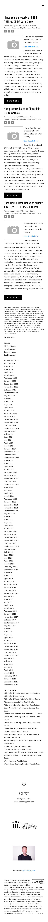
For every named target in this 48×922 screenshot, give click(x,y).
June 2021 (8, 519)
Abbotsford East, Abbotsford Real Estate (25, 307)
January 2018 (10, 614)
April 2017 (8, 637)
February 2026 (10, 378)
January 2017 (10, 643)
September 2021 (11, 511)
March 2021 (9, 528)
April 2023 (8, 466)
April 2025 (8, 407)
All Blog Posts (10, 346)
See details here (31, 47)
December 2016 (11, 646)
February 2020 (10, 567)
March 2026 (9, 375)
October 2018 (10, 590)
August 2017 (9, 626)
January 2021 (10, 534)
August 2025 (9, 396)
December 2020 (11, 537)
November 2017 (11, 617)
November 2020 (11, 540)
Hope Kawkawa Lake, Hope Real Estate (21, 734)
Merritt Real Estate (15, 323)
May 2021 (8, 522)
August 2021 (9, 514)
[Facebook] (24, 784)
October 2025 (10, 390)
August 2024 (9, 431)
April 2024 (8, 443)
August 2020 (9, 549)
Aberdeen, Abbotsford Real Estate (20, 311)
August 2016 (9, 658)
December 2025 (11, 384)
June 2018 (8, 599)
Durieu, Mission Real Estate (13, 321)
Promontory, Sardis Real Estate (14, 327)
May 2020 (8, 558)
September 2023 (11, 458)
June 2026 (8, 369)
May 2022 (8, 490)
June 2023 (8, 463)
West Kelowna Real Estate (17, 331)
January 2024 (10, 449)
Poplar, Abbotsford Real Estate (29, 325)
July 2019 (8, 573)
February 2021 (10, 531)
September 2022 (11, 484)
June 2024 (8, 437)
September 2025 (11, 393)
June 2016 (8, 664)
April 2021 (8, 525)
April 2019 (8, 578)
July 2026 (8, 366)
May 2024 (8, 440)
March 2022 (9, 496)
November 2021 (11, 508)
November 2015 (11, 685)
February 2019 (10, 584)
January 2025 (10, 416)
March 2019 (9, 581)
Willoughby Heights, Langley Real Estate (22, 764)
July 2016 (8, 661)
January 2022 (10, 502)
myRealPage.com (28, 870)
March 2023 (9, 469)
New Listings (9, 349)
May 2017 (8, 634)
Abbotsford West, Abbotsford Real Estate (22, 699)
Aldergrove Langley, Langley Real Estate (22, 705)
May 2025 (8, 405)
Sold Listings (9, 355)
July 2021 (8, 516)
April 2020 (8, 561)
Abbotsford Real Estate (11, 309)
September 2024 (11, 428)
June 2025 (8, 402)
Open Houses (10, 352)
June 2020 (8, 555)
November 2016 (11, 649)
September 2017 (11, 623)
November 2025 (11, 387)
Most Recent (9, 363)
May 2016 (8, 667)
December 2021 (11, 505)
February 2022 (10, 499)
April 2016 (8, 670)
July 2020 (8, 552)
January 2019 (10, 587)
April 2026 (8, 372)
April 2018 (8, 605)
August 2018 (9, 596)
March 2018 (9, 608)
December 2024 (11, 419)
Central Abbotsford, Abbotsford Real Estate (23, 315)
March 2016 (9, 673)
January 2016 (10, 679)
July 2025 (8, 399)
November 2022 (11, 478)
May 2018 (8, 602)
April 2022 (8, 493)
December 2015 (11, 682)
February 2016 (10, 676)
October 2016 (10, 652)
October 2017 (10, 620)
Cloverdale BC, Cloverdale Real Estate (26, 28)
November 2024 (11, 422)
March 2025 (9, 410)
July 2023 (8, 461)
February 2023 (10, 472)
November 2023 (11, 452)
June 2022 (8, 487)
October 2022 (10, 481)
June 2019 (8, 575)
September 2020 (11, 546)
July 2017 (8, 629)
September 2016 (11, 655)
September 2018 (11, 593)
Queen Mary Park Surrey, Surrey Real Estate (23, 752)
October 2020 (10, 543)
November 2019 (11, 570)
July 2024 (8, 434)
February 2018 (10, 611)
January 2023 (10, 475)
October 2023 (10, 455)
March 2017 (9, 640)
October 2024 (10, 425)
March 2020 (9, 564)
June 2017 (8, 632)
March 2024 (9, 446)
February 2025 (10, 413)
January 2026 (10, 381)
